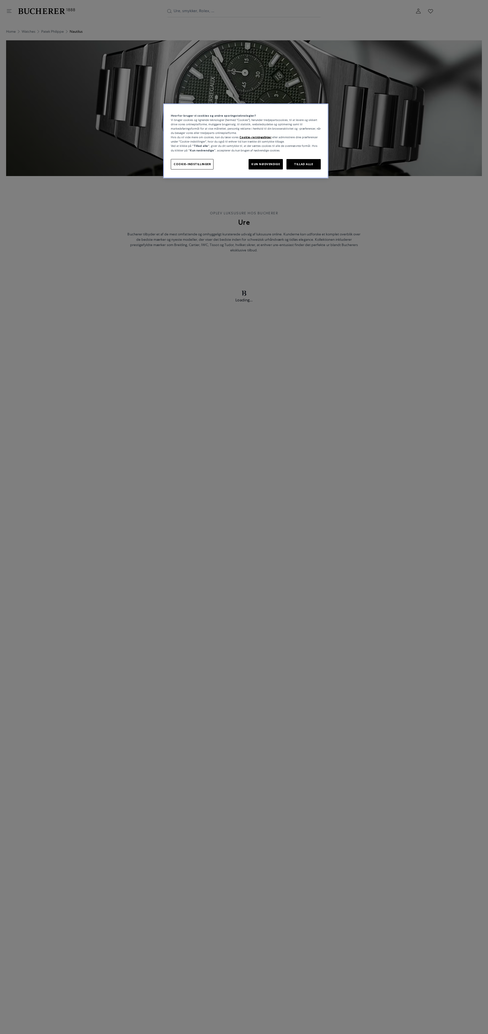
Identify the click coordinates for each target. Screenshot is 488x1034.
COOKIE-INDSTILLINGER (192, 164)
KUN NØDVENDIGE (265, 164)
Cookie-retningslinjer (255, 137)
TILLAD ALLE (303, 164)
